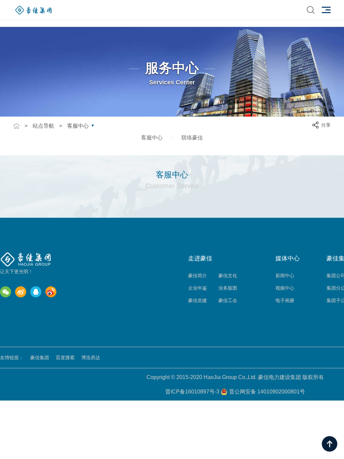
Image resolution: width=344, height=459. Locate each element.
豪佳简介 (197, 275)
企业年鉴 (197, 288)
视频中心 (284, 288)
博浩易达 (90, 357)
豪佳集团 (39, 357)
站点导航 (43, 126)
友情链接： (12, 357)
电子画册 (284, 300)
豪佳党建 (197, 300)
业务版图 (227, 288)
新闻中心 (284, 275)
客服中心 (78, 126)
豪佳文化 (227, 275)
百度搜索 (65, 357)
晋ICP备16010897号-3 (193, 391)
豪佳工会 (227, 300)
